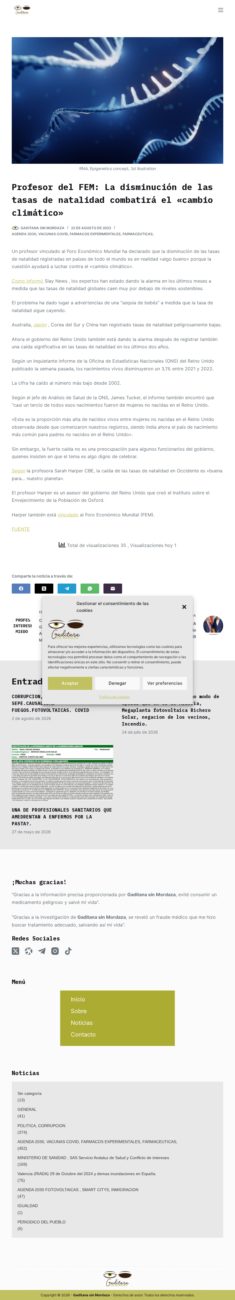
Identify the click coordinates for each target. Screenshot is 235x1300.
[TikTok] (68, 951)
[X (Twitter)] (44, 589)
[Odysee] (28, 951)
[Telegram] (67, 589)
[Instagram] (55, 951)
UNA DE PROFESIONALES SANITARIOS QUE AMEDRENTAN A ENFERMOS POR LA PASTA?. (62, 816)
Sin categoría (29, 1093)
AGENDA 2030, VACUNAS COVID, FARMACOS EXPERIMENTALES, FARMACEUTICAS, (83, 234)
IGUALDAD (27, 1205)
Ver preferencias (164, 683)
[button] (184, 607)
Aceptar (70, 683)
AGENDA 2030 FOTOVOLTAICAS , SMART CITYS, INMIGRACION (77, 1189)
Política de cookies (114, 696)
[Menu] (220, 10)
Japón (40, 325)
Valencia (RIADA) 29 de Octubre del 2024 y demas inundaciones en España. (86, 1173)
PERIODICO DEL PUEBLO (41, 1222)
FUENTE (21, 529)
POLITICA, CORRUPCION (41, 1125)
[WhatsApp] (90, 589)
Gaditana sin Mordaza (151, 894)
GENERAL (26, 1109)
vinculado (68, 515)
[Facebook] (21, 589)
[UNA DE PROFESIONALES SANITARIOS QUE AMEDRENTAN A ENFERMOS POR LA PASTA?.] (62, 772)
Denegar (117, 683)
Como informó (27, 281)
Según (18, 471)
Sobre (79, 1011)
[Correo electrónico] (112, 589)
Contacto (83, 1034)
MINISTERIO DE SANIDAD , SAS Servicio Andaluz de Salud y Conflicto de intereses (93, 1157)
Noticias (82, 1022)
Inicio (78, 999)
